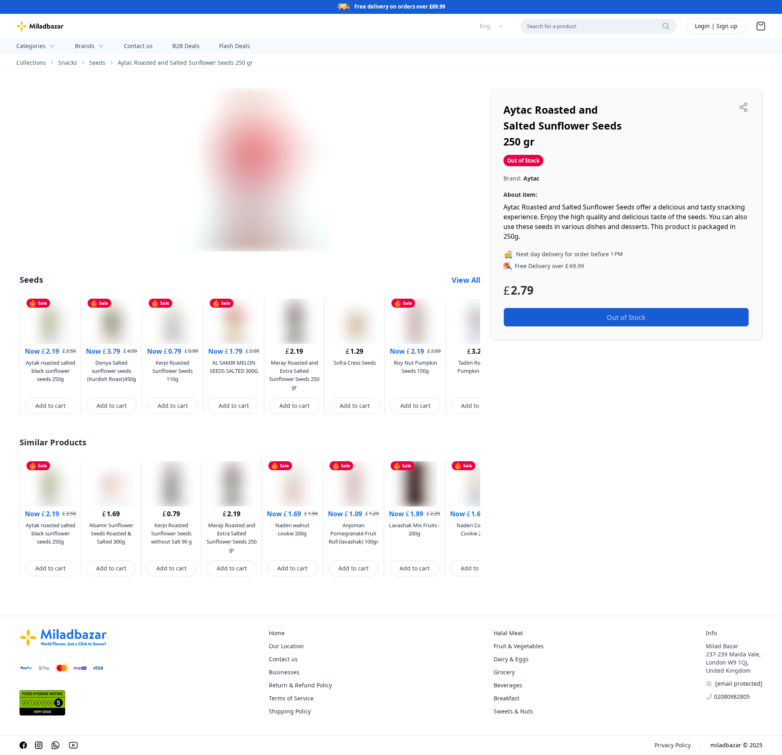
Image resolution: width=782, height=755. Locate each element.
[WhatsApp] (55, 745)
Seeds (97, 62)
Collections (31, 62)
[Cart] (761, 26)
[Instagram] (38, 745)
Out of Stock (626, 317)
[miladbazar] (40, 26)
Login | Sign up (716, 26)
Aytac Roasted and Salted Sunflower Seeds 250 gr (185, 62)
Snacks (67, 62)
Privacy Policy (673, 745)
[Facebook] (23, 745)
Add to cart (50, 405)
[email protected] (738, 683)
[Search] (666, 26)
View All (466, 280)
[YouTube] (73, 745)
